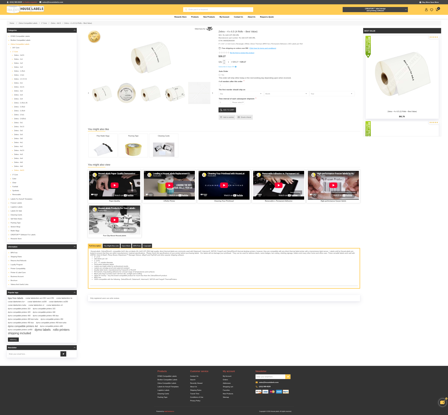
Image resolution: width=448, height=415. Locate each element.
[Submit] (186, 9)
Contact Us (194, 376)
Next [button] (212, 93)
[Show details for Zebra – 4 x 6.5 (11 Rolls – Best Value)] (402, 72)
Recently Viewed (196, 383)
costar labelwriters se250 (58, 302)
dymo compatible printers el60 (51, 326)
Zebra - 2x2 (18, 91)
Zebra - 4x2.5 (19, 150)
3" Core (15, 175)
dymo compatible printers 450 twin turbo (51, 323)
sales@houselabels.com (52, 2)
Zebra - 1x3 (18, 67)
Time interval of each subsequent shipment (237, 99)
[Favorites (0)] (431, 9)
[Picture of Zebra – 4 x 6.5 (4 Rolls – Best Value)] (102, 93)
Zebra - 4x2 (18, 146)
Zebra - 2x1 (18, 83)
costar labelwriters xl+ (54, 305)
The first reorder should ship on (232, 89)
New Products (228, 394)
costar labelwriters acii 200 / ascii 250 (40, 298)
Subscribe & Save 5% (226, 67)
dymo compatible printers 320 (19, 312)
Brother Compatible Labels (20, 40)
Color (14, 179)
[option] (102, 93)
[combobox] (218, 9)
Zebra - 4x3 (18, 154)
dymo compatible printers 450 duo (21, 323)
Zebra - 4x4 (18, 158)
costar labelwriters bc (64, 298)
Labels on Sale (16, 211)
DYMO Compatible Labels (20, 36)
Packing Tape (16, 223)
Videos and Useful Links (19, 284)
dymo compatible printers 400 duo (46, 316)
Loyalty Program (17, 264)
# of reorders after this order (231, 81)
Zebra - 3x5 (18, 138)
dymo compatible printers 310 (19, 309)
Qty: (220, 62)
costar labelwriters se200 (37, 302)
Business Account (17, 276)
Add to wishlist (228, 117)
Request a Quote (267, 17)
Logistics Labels (16, 207)
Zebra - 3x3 (18, 134)
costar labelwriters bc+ (16, 302)
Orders (225, 380)
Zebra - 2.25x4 (19, 111)
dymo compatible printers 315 (44, 309)
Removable (16, 194)
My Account (227, 376)
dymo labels (43, 329)
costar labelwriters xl (36, 305)
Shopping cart (228, 387)
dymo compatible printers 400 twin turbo (23, 319)
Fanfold (15, 186)
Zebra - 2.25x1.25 (20, 103)
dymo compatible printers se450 (20, 330)
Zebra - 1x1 (18, 59)
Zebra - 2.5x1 (19, 115)
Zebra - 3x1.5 (19, 126)
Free (14, 253)
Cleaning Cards (16, 215)
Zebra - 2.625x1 (20, 119)
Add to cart (228, 110)
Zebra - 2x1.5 (19, 87)
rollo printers (61, 329)
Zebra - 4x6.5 (19, 170)
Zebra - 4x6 (18, 166)
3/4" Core (15, 48)
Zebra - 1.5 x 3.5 (20, 79)
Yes (222, 75)
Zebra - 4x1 (18, 142)
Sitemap (226, 397)
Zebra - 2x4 (18, 99)
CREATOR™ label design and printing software (375, 10)
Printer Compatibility (18, 268)
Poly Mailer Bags (103, 136)
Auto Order (223, 71)
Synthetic (15, 190)
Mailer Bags (15, 231)
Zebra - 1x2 (18, 63)
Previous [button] (88, 93)
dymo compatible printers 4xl (23, 326)
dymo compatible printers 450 (52, 319)
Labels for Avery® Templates (21, 199)
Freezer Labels (16, 203)
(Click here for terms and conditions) (262, 48)
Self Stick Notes (16, 219)
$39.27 (235, 62)
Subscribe (287, 376)
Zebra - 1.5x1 (19, 75)
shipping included (19, 333)
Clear (14, 183)
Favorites (226, 390)
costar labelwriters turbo (17, 305)
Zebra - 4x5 (18, 162)
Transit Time (194, 394)
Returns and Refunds (18, 260)
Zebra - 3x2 (18, 130)
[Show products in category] (103, 150)
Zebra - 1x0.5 (19, 55)
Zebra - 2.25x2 (19, 107)
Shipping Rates (16, 257)
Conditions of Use (196, 397)
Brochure (14, 280)
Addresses (227, 383)
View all (13, 340)
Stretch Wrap (15, 227)
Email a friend (246, 117)
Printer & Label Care (18, 272)
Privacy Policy (195, 401)
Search (192, 380)
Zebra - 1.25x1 (19, 71)
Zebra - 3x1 (18, 123)
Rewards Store (16, 239)
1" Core (15, 52)
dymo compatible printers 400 (19, 316)
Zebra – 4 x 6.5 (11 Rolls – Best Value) (402, 111)
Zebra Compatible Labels (20, 44)
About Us (193, 387)
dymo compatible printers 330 (44, 312)
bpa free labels (15, 298)
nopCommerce (169, 411)
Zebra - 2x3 (18, 95)
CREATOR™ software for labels (23, 235)
